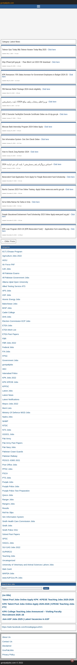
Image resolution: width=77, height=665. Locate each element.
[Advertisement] (38, 24)
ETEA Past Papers (10, 334)
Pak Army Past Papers (12, 443)
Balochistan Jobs (9, 304)
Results (5, 508)
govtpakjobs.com (7, 3)
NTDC (5, 425)
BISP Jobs (7, 308)
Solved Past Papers (11, 534)
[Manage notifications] (72, 660)
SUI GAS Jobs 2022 (11, 547)
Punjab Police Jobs (10, 486)
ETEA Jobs (7, 325)
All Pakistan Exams (10, 273)
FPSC (5, 356)
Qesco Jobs (7, 495)
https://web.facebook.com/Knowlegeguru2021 (22, 627)
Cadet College (8, 312)
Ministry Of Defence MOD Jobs (16, 412)
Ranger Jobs (8, 499)
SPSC (5, 539)
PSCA (5, 473)
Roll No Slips (8, 512)
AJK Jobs (6, 269)
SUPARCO (7, 552)
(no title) (6, 595)
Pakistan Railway (9, 456)
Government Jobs (10, 360)
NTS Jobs (6, 430)
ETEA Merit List (9, 330)
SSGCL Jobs (8, 543)
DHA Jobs (6, 317)
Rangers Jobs (8, 504)
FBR (4, 338)
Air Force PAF (8, 264)
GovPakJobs (8, 650)
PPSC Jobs (7, 469)
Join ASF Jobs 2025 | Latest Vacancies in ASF (25, 619)
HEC (4, 369)
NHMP (5, 421)
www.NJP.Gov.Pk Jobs (12, 578)
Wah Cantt (7, 569)
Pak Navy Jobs (9, 447)
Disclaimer (7, 646)
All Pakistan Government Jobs (15, 278)
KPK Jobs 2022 (9, 378)
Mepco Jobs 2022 (10, 404)
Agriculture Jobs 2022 (12, 256)
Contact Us (7, 641)
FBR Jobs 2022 (9, 343)
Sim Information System (13, 517)
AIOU (4, 260)
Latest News (7, 395)
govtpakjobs (7, 365)
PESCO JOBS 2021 (11, 460)
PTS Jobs (6, 478)
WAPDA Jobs (8, 573)
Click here (52, 49)
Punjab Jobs (7, 482)
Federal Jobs (8, 347)
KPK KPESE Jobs (10, 382)
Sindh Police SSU (10, 530)
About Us (6, 637)
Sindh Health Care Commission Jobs (18, 521)
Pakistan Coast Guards (12, 452)
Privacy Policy (8, 655)
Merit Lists (7, 408)
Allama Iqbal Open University (15, 282)
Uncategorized (8, 560)
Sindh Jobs (7, 525)
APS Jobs (6, 291)
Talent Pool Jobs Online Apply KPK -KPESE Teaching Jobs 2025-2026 (38, 599)
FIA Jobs (6, 351)
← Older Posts (8, 241)
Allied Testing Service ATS (13, 286)
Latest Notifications (10, 399)
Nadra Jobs (7, 417)
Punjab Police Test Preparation (16, 491)
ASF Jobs (6, 295)
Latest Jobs (7, 391)
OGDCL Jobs (8, 434)
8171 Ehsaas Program (12, 251)
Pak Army (6, 438)
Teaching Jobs (8, 556)
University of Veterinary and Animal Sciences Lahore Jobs (28, 565)
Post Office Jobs (9, 465)
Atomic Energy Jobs (11, 299)
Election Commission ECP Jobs (16, 321)
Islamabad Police (9, 373)
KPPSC (5, 386)
